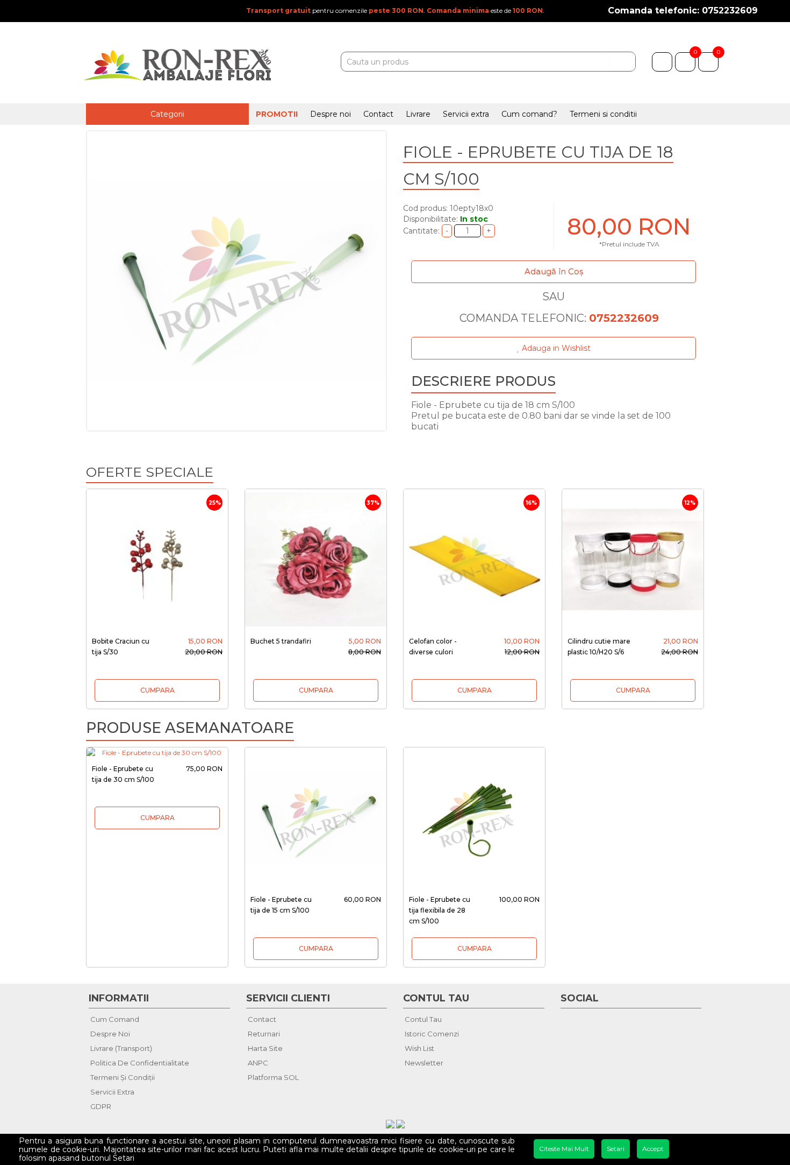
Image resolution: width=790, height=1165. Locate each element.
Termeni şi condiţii (122, 1077)
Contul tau (423, 1019)
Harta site (265, 1048)
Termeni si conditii (603, 114)
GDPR (100, 1106)
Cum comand (114, 1019)
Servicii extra (466, 114)
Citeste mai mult (564, 1149)
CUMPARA (157, 690)
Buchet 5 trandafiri (280, 641)
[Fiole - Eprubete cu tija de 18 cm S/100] (236, 281)
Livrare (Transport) (121, 1048)
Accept (653, 1149)
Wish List (419, 1048)
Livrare (418, 114)
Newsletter (424, 1062)
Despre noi (330, 114)
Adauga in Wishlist (555, 348)
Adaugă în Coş (554, 271)
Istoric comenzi (432, 1033)
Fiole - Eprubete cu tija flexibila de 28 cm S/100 (439, 910)
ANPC (258, 1062)
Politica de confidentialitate (139, 1062)
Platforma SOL (273, 1077)
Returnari (264, 1033)
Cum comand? (529, 114)
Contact (378, 114)
